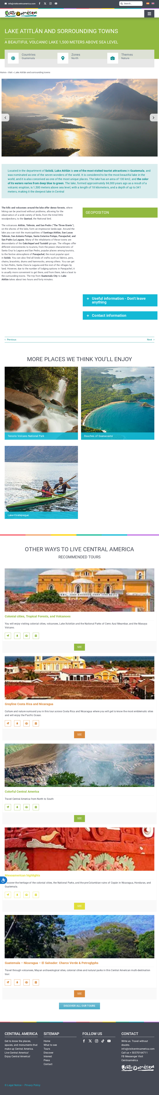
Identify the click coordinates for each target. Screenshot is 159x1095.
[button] (5, 117)
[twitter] (45, 3)
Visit (10, 72)
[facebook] (40, 3)
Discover (48, 1052)
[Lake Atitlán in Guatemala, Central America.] (80, 118)
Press (47, 1060)
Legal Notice (14, 1085)
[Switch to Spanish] (146, 3)
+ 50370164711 (139, 1052)
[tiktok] (102, 1041)
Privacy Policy (32, 1085)
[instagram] (50, 3)
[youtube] (56, 3)
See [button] (79, 647)
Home (3, 72)
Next (149, 339)
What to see (50, 1045)
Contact (48, 1064)
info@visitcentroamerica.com (137, 1049)
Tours (47, 1049)
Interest (48, 1056)
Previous (11, 339)
